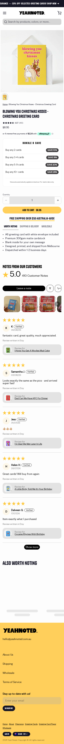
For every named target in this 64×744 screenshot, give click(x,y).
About (11, 724)
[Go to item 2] (30, 304)
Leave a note (24, 288)
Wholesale (47, 226)
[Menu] (6, 13)
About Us (8, 654)
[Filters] (50, 288)
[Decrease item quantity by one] (6, 200)
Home (5, 104)
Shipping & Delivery (29, 226)
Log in (7, 734)
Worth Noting (10, 226)
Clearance (19, 724)
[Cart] (58, 13)
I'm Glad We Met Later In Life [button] (28, 444)
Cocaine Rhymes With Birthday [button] (30, 534)
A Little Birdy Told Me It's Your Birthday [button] (33, 489)
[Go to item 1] (12, 304)
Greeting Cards (31, 724)
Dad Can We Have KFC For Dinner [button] (31, 398)
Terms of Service (12, 682)
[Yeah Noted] (32, 12)
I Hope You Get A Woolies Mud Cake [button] (32, 351)
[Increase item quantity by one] (58, 200)
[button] (32, 210)
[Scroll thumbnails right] (57, 304)
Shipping (8, 664)
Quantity (6, 195)
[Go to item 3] (47, 304)
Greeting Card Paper (47, 724)
